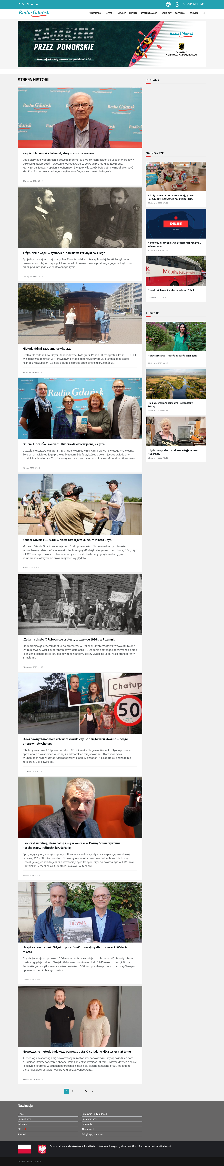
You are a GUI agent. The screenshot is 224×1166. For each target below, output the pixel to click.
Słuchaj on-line (193, 4)
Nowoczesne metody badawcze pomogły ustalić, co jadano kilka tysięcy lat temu (77, 1051)
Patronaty (87, 1124)
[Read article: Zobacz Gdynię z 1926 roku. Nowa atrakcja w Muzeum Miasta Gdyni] (80, 509)
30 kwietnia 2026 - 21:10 (32, 1079)
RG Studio (180, 13)
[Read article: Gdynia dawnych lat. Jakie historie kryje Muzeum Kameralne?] (176, 433)
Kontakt (22, 1134)
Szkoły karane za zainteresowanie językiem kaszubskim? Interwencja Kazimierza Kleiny (170, 197)
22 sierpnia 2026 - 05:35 (158, 410)
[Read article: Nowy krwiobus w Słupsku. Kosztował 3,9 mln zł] (176, 273)
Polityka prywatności (92, 1134)
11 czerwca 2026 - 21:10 (33, 771)
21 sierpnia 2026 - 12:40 (158, 458)
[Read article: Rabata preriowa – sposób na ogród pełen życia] (176, 339)
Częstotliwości (89, 1119)
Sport (109, 13)
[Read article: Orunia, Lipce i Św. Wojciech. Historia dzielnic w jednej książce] (80, 413)
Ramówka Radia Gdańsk (94, 1114)
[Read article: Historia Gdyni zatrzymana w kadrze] (80, 317)
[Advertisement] (173, 115)
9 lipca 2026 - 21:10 (31, 568)
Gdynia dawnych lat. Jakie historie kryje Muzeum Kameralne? (173, 452)
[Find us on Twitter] (23, 4)
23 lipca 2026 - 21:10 (31, 468)
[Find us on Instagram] (28, 4)
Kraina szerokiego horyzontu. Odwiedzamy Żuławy (170, 404)
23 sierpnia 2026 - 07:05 (158, 298)
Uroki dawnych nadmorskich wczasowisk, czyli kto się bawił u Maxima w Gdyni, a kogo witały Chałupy (76, 741)
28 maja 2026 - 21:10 (31, 876)
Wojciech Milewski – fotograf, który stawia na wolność (59, 153)
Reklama (194, 13)
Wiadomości (95, 13)
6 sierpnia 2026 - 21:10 (32, 372)
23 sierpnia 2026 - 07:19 (158, 250)
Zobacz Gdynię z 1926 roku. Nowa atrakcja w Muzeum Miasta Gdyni (67, 540)
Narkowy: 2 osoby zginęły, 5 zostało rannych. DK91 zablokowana (174, 244)
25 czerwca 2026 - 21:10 (33, 667)
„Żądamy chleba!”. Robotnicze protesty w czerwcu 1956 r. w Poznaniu (69, 639)
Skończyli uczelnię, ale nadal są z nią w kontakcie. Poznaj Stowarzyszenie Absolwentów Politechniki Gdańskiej (71, 845)
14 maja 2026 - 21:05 (31, 980)
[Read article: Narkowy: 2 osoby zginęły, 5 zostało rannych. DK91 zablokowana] (176, 226)
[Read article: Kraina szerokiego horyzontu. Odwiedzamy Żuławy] (176, 386)
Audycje (121, 13)
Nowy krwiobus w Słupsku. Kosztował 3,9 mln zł (173, 290)
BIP (20, 1129)
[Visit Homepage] (34, 13)
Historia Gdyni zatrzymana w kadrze (47, 348)
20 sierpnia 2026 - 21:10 (32, 181)
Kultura (133, 13)
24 (86, 1091)
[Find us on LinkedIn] (37, 4)
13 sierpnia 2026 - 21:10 (32, 277)
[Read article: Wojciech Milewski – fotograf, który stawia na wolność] (80, 122)
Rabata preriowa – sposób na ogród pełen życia (172, 355)
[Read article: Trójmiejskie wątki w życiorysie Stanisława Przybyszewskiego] (80, 222)
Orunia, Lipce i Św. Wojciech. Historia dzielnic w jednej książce (63, 444)
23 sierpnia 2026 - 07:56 (158, 203)
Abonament (88, 1129)
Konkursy (167, 13)
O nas (21, 1114)
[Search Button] (204, 13)
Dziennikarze (24, 1119)
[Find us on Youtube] (32, 4)
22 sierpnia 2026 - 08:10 (158, 363)
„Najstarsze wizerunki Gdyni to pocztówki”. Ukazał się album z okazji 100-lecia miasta (75, 949)
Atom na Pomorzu (149, 13)
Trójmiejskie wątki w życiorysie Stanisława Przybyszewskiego (64, 253)
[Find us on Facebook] (19, 4)
